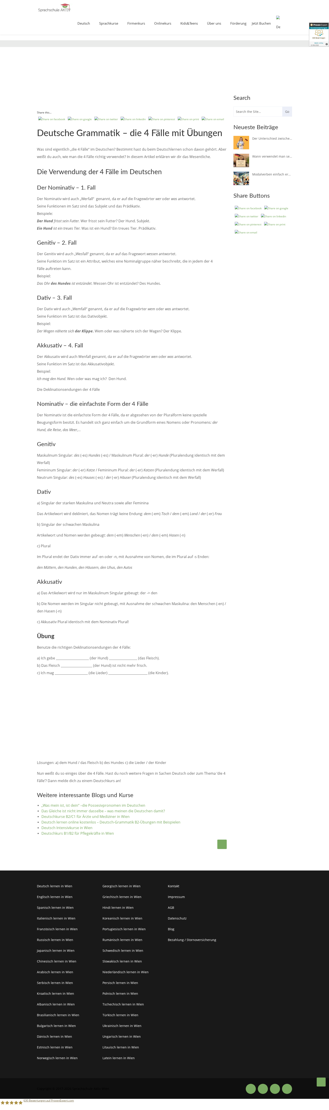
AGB (171, 907)
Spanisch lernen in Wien (55, 907)
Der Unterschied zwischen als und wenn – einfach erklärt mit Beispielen (272, 138)
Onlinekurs (162, 23)
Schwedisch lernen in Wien (123, 950)
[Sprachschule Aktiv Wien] (321, 1082)
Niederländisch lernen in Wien (126, 972)
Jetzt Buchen (261, 23)
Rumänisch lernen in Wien (122, 940)
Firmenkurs (136, 23)
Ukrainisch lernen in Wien (122, 1026)
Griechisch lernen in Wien (122, 897)
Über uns (214, 23)
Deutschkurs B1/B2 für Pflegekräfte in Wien (77, 833)
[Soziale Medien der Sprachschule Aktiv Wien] (251, 1088)
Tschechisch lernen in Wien (123, 1004)
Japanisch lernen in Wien (56, 950)
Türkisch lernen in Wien (120, 1015)
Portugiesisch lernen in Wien (124, 929)
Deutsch (83, 23)
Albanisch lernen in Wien (56, 1004)
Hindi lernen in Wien (118, 907)
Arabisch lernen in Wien (55, 972)
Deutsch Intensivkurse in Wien (66, 827)
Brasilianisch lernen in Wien (58, 1015)
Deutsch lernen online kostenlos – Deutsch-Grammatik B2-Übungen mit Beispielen (110, 822)
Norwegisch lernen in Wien (57, 1058)
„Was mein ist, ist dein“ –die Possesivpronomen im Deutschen (93, 805)
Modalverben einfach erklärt (272, 174)
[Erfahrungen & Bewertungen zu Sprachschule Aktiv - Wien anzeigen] (319, 36)
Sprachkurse (108, 23)
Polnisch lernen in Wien (120, 993)
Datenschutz (177, 918)
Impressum (176, 897)
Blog (171, 929)
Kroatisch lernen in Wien (55, 993)
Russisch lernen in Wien (55, 940)
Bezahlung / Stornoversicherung (192, 940)
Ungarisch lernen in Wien (122, 1036)
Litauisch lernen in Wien (121, 1047)
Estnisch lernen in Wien (55, 1047)
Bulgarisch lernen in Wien (56, 1026)
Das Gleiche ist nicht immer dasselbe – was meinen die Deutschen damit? (103, 810)
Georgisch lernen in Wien (122, 886)
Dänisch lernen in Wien (54, 1036)
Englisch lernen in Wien (55, 897)
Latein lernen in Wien (119, 1058)
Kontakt (173, 886)
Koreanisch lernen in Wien (122, 918)
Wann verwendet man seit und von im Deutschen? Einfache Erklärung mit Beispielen (272, 156)
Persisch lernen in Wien (120, 983)
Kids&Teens (189, 23)
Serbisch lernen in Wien (55, 983)
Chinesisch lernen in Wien (56, 961)
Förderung (238, 23)
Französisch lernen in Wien (57, 929)
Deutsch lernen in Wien (54, 886)
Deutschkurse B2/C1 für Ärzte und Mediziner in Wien (85, 816)
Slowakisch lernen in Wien (122, 961)
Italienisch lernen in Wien (56, 918)
